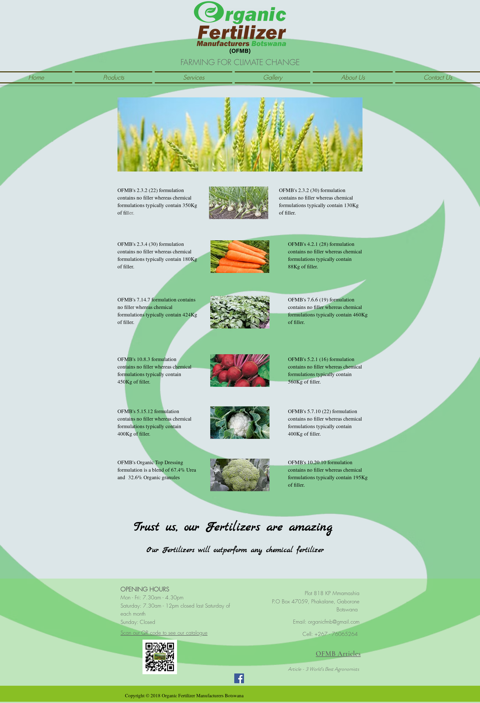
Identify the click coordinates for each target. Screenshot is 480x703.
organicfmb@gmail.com (334, 621)
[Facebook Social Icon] (239, 678)
